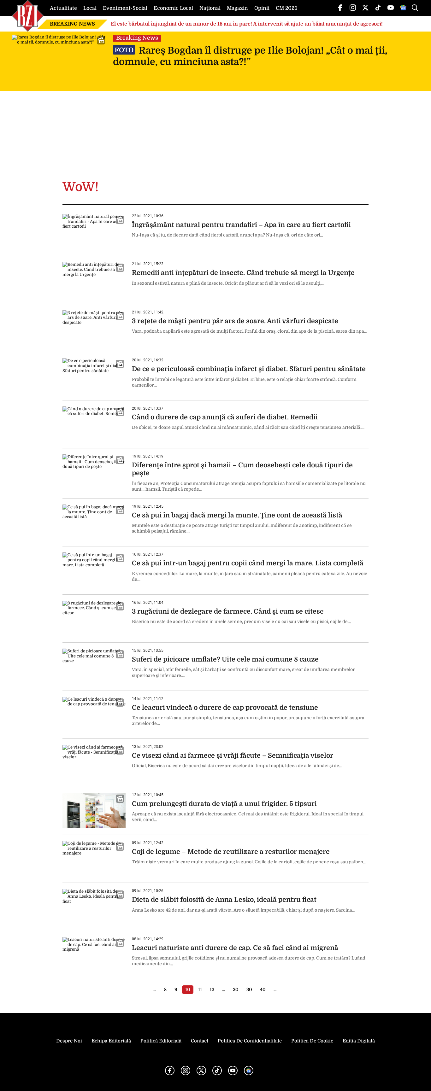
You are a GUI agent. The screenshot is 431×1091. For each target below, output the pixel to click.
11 (200, 989)
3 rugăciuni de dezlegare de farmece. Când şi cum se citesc (227, 611)
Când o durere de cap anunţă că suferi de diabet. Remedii (225, 417)
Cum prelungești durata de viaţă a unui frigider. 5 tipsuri (224, 804)
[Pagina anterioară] (145, 989)
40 (263, 989)
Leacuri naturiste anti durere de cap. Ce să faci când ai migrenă (235, 948)
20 (236, 989)
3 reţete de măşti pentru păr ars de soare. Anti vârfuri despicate (235, 321)
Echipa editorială (111, 1041)
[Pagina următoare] (284, 989)
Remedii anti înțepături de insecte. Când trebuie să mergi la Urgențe (243, 273)
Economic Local (173, 8)
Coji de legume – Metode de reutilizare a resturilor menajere (231, 851)
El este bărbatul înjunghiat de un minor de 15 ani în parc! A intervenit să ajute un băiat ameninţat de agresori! (247, 24)
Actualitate (63, 8)
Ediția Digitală (359, 1041)
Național (210, 8)
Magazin (237, 8)
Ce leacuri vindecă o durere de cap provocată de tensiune (225, 707)
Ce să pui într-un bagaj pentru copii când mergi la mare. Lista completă (247, 563)
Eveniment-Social (125, 8)
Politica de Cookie (312, 1041)
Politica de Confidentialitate (250, 1041)
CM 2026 (287, 8)
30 (249, 989)
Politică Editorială (160, 1041)
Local (90, 8)
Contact (199, 1041)
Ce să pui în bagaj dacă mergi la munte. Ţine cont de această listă (237, 515)
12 (212, 989)
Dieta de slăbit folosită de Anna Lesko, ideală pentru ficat (224, 899)
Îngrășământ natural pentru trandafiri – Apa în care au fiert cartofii (241, 225)
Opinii (261, 8)
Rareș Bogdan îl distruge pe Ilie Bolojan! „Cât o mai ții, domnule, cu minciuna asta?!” (250, 56)
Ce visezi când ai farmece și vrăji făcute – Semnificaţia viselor (232, 755)
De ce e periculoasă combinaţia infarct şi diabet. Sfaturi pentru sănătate (249, 369)
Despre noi (69, 1041)
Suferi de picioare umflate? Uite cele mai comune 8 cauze (225, 659)
